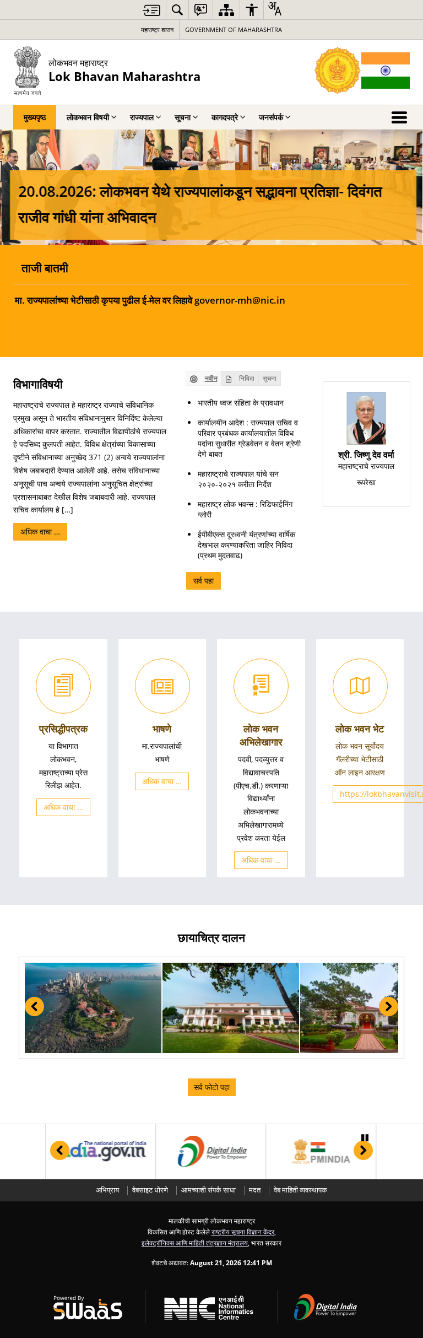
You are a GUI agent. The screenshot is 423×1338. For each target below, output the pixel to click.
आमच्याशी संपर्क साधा (208, 1190)
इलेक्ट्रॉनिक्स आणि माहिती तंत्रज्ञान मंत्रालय (195, 1242)
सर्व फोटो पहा (212, 1087)
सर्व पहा (203, 580)
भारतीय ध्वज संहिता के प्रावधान (241, 402)
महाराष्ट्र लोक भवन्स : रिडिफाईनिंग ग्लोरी (245, 509)
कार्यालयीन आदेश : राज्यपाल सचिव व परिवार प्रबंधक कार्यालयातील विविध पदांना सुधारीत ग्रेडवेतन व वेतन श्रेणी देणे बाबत (249, 438)
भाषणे (162, 728)
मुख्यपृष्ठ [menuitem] (35, 117)
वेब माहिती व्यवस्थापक (300, 1190)
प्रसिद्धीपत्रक (63, 728)
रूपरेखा (366, 482)
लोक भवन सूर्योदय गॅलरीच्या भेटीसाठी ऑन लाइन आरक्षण (360, 759)
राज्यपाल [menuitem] (142, 117)
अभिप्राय (107, 1190)
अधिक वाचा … (40, 531)
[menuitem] (177, 9)
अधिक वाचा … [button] (63, 807)
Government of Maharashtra (233, 29)
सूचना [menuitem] (183, 117)
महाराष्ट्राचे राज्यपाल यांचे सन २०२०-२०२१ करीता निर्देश (238, 478)
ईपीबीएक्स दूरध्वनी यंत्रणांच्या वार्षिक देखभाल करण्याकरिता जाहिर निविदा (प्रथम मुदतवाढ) (246, 544)
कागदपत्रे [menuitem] (225, 117)
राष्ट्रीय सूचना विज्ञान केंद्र (243, 1231)
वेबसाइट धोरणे (150, 1190)
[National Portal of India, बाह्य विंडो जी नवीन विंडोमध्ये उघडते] (99, 1151)
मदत (255, 1190)
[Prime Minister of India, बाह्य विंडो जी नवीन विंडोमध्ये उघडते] (320, 1151)
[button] (93, 1008)
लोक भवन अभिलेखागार (261, 735)
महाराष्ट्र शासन (157, 29)
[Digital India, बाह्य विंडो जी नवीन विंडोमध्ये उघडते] (209, 1151)
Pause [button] (364, 1138)
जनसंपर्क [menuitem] (271, 117)
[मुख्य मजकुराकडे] (151, 10)
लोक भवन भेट (359, 728)
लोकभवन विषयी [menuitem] (88, 117)
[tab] (204, 378)
